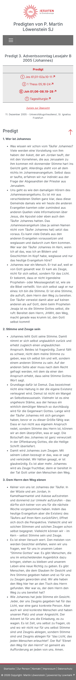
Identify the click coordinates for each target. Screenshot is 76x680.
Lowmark (67, 675)
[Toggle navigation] (11, 40)
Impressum (49, 668)
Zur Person (23, 668)
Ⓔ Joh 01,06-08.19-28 (36, 91)
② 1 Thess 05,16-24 (36, 84)
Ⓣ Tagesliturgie (36, 99)
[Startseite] (38, 10)
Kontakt (36, 668)
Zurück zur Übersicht (38, 108)
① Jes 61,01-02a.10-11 (36, 77)
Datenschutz (65, 668)
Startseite (9, 668)
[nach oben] (70, 131)
